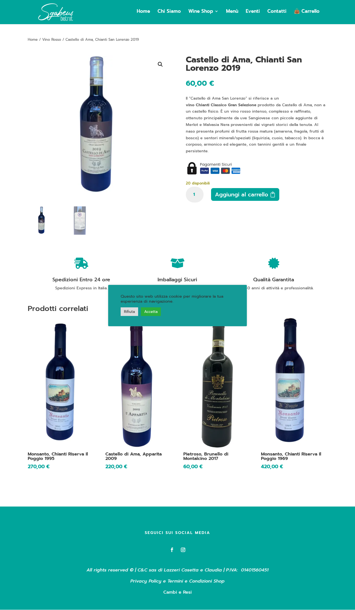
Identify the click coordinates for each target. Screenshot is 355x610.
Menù (232, 12)
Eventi (253, 12)
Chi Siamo (169, 12)
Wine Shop (200, 12)
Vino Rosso (51, 39)
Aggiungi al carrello (241, 194)
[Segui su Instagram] (183, 549)
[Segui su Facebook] (172, 549)
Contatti (276, 12)
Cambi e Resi (177, 592)
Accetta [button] (151, 311)
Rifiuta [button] (129, 311)
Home (143, 12)
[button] (160, 64)
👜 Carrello (307, 12)
